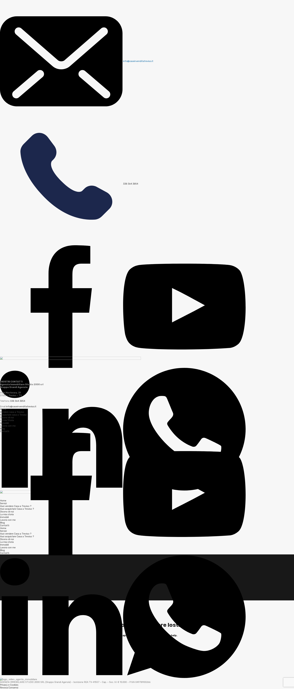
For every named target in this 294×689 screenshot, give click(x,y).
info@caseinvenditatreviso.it (21, 406)
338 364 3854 (17, 401)
